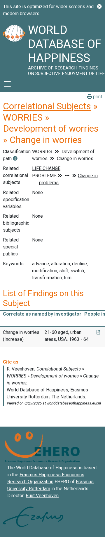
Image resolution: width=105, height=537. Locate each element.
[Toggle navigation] (7, 84)
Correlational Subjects (47, 106)
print (97, 96)
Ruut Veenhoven (42, 495)
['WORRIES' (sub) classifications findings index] (15, 158)
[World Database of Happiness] (14, 48)
